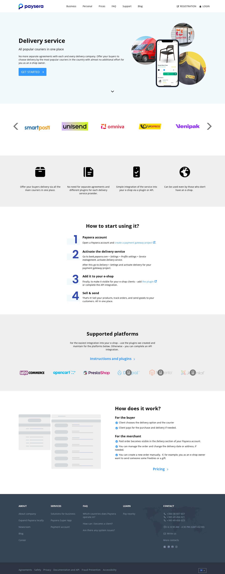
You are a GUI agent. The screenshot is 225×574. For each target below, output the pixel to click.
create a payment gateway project (133, 242)
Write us (171, 533)
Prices (102, 6)
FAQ (114, 6)
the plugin (148, 281)
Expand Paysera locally (31, 520)
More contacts (171, 540)
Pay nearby (129, 513)
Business (71, 6)
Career (22, 540)
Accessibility (109, 569)
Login (206, 6)
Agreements (25, 569)
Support (127, 6)
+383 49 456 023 (175, 520)
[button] (202, 570)
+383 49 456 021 (175, 517)
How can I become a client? (98, 523)
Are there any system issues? (99, 530)
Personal (87, 6)
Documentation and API (66, 569)
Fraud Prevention (91, 569)
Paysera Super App (61, 520)
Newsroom (24, 526)
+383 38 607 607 (175, 513)
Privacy (47, 569)
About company (27, 513)
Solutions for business (63, 513)
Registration (187, 6)
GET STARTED (31, 72)
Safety (37, 569)
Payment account (60, 526)
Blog (140, 6)
